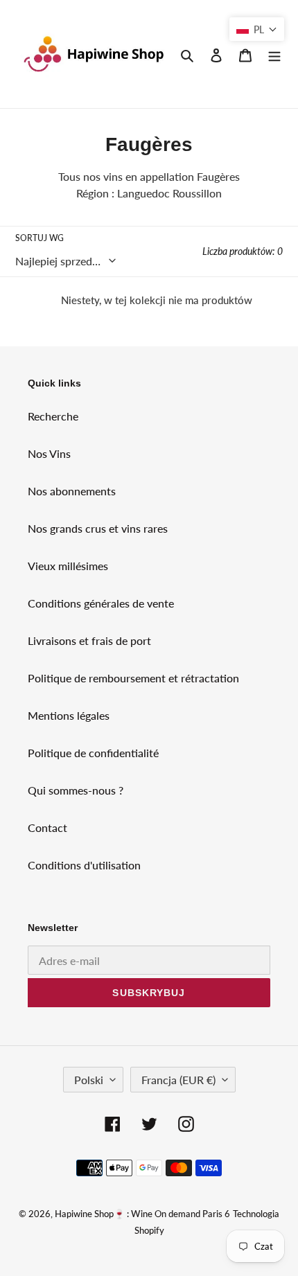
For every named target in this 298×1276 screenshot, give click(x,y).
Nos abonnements (72, 490)
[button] (256, 29)
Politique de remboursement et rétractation (133, 677)
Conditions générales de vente (101, 603)
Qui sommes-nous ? (75, 790)
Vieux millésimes (68, 565)
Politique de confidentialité (93, 752)
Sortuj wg (39, 238)
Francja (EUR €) (178, 1079)
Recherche (53, 416)
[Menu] (274, 54)
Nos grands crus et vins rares (98, 528)
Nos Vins (49, 453)
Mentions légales (68, 715)
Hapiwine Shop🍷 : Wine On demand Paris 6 (142, 1213)
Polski (88, 1079)
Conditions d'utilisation (84, 864)
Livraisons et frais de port (89, 640)
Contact (47, 827)
